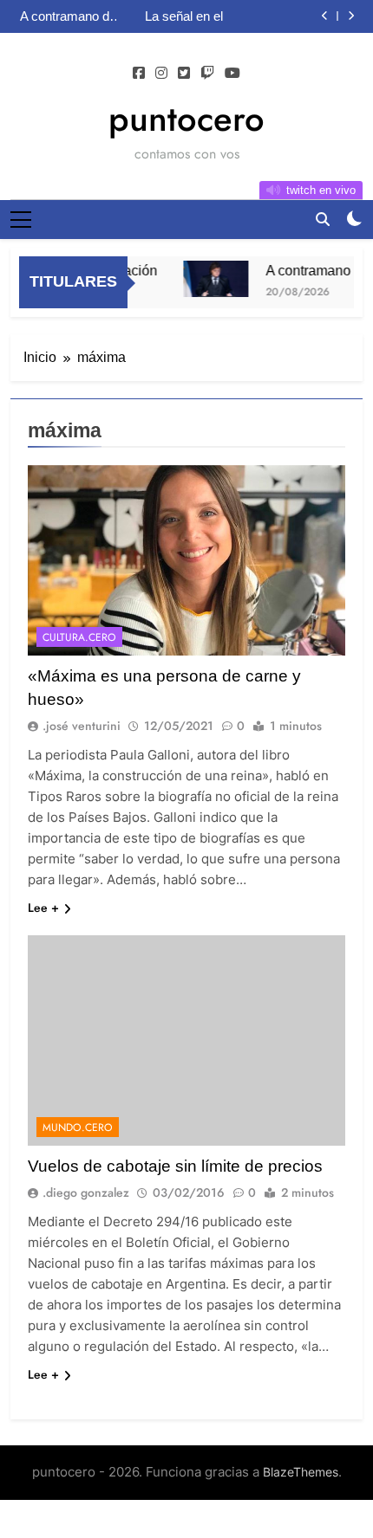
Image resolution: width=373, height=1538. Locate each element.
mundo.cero (78, 1127)
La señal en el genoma (184, 16)
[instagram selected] (161, 73)
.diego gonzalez (86, 1192)
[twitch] (207, 73)
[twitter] (184, 73)
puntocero (186, 119)
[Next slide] (351, 16)
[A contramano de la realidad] (209, 279)
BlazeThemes (300, 1471)
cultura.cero (79, 637)
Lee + (43, 907)
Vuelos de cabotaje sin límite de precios (175, 1166)
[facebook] (139, 73)
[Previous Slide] (325, 16)
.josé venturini (82, 725)
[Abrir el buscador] (323, 219)
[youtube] (232, 73)
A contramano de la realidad (68, 16)
